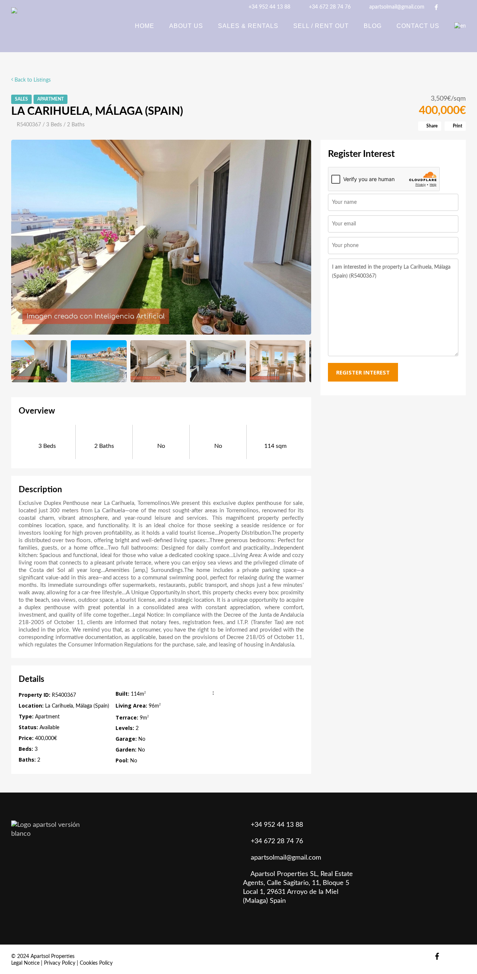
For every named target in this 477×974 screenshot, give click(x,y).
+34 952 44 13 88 (268, 7)
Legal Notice (25, 963)
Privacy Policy (59, 963)
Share (431, 126)
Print (457, 126)
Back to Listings (32, 80)
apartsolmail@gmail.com (396, 7)
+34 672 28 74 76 (329, 7)
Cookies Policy (96, 963)
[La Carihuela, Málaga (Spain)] (161, 237)
